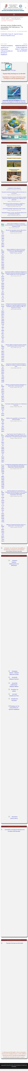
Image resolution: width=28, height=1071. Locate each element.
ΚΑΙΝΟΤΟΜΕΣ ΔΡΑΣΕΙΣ (22, 31)
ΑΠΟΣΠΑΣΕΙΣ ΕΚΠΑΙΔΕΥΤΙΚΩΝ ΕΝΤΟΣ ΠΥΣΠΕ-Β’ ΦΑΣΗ (14, 208)
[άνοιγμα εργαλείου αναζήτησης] (25, 7)
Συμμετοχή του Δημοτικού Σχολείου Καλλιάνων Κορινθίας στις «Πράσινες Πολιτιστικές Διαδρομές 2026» (16, 365)
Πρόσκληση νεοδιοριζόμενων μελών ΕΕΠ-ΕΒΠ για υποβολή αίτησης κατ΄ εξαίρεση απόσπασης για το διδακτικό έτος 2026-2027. (14, 198)
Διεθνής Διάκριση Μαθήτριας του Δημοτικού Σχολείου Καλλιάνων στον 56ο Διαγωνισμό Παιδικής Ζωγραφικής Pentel (16, 225)
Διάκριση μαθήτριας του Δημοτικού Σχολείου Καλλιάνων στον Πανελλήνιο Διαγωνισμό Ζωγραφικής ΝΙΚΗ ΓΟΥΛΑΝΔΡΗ (16, 250)
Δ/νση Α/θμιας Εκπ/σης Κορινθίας (14, 551)
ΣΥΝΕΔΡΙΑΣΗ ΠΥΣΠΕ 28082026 (14, 188)
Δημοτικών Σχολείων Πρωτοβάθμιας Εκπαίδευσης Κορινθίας (14, 101)
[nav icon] (14, 14)
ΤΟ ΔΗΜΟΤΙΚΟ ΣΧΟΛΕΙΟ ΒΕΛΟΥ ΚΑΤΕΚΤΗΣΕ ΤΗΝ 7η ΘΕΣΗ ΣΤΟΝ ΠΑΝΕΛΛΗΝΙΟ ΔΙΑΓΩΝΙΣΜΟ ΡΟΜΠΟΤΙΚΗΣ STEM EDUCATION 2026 (16, 466)
